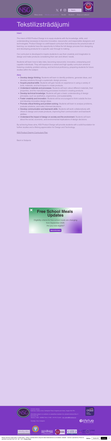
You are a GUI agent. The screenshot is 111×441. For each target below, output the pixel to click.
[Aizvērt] (109, 438)
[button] (31, 210)
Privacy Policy (27, 439)
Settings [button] (88, 438)
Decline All (95, 438)
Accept (104, 438)
